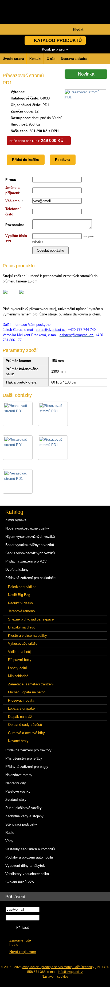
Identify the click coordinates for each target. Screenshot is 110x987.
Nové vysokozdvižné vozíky (27, 528)
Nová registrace (22, 952)
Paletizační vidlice (22, 587)
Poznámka (14, 225)
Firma (10, 180)
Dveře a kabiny (17, 570)
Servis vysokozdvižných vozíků (30, 553)
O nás (51, 59)
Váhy (9, 841)
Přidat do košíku (25, 160)
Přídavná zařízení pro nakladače (30, 578)
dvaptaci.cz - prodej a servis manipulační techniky (58, 967)
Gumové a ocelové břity (26, 733)
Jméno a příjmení (12, 190)
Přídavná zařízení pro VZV (26, 561)
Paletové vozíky (17, 791)
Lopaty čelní (17, 668)
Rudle (9, 833)
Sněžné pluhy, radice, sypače (31, 619)
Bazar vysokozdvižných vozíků (29, 545)
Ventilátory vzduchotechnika (27, 874)
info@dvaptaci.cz (70, 972)
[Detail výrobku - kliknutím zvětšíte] (85, 97)
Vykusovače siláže (22, 643)
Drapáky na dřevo (21, 627)
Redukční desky (20, 603)
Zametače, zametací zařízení (31, 684)
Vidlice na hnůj (19, 652)
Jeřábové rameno (21, 611)
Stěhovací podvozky (21, 824)
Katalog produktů (58, 40)
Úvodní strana (13, 59)
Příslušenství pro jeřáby (23, 758)
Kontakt (35, 59)
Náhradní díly (15, 783)
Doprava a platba (74, 59)
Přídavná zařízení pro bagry (26, 767)
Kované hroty (18, 741)
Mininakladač (18, 676)
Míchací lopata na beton (26, 692)
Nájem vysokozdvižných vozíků (30, 537)
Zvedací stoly (15, 800)
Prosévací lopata (21, 700)
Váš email (13, 201)
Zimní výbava (15, 520)
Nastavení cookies (55, 976)
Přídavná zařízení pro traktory (28, 750)
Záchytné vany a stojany (24, 816)
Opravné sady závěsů (25, 725)
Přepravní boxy (20, 660)
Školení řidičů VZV (19, 882)
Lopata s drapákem (23, 708)
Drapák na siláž (20, 717)
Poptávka (62, 160)
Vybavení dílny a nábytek (25, 866)
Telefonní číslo (13, 211)
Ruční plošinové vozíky (23, 808)
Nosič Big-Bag (19, 595)
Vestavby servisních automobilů (30, 849)
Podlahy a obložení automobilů (29, 857)
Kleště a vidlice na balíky (27, 636)
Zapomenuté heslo (20, 942)
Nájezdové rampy (18, 775)
